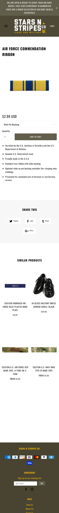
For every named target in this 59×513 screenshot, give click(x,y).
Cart (52, 26)
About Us (30, 508)
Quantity (6, 131)
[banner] (30, 26)
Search (29, 504)
